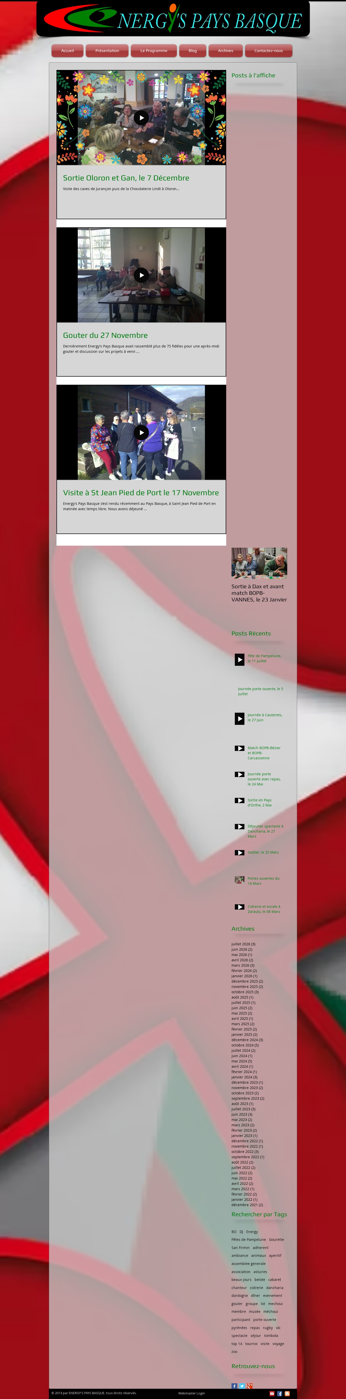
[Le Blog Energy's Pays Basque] (287, 1393)
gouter (237, 1303)
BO (234, 1231)
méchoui (270, 1311)
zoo (234, 1351)
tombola (271, 1335)
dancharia (274, 1287)
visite (265, 1343)
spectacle (239, 1335)
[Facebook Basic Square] (234, 1386)
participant (241, 1319)
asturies (260, 1271)
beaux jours (242, 1279)
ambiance (240, 1255)
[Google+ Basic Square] (250, 1386)
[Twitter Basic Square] (242, 1386)
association (241, 1271)
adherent (260, 1247)
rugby (268, 1327)
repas (255, 1327)
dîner (255, 1295)
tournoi (251, 1343)
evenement (272, 1295)
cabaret (274, 1279)
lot (263, 1303)
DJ (241, 1231)
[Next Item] (279, 563)
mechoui (275, 1303)
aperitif (275, 1255)
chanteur (239, 1287)
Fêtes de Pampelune (249, 1239)
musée (254, 1311)
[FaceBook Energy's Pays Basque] (279, 1393)
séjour (256, 1335)
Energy (252, 1231)
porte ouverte (264, 1319)
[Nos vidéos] (272, 1393)
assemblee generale (249, 1263)
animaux (258, 1255)
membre (239, 1311)
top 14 (237, 1343)
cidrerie (256, 1287)
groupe (252, 1303)
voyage (278, 1343)
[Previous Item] (239, 563)
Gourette (276, 1239)
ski (278, 1327)
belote (260, 1279)
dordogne (240, 1295)
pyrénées (239, 1327)
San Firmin (241, 1247)
